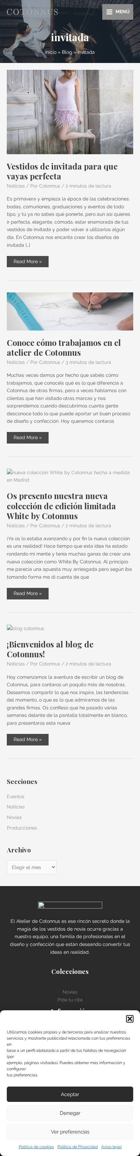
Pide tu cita (70, 999)
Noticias (16, 186)
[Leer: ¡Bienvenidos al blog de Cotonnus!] (25, 628)
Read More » (27, 263)
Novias (14, 817)
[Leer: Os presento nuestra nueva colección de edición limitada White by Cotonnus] (70, 476)
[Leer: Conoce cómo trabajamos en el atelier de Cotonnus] (70, 311)
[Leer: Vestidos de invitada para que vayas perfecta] (70, 111)
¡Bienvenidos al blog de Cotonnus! (50, 649)
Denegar (70, 1113)
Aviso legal (111, 1146)
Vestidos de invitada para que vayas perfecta (62, 171)
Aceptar (70, 1094)
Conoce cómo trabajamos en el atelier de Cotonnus (64, 347)
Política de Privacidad (77, 1146)
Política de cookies (36, 1146)
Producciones (22, 828)
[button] (129, 1018)
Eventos (15, 796)
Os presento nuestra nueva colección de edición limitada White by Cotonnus (61, 505)
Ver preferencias (70, 1132)
